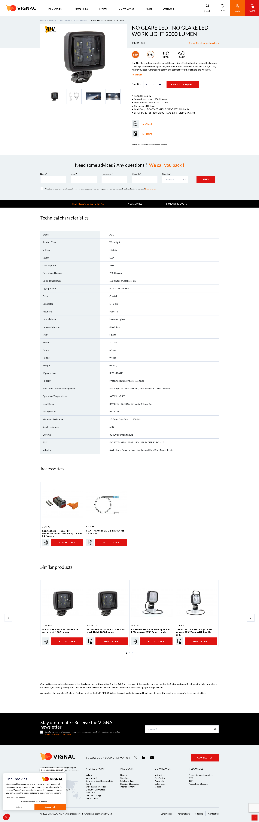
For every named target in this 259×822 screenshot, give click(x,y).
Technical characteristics (88, 204)
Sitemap (199, 813)
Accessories (135, 204)
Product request (182, 84)
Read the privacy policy (15, 797)
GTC (191, 778)
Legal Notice (166, 813)
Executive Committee (95, 790)
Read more (137, 74)
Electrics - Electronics (129, 784)
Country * (166, 174)
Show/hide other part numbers (204, 43)
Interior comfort (127, 787)
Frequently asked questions (201, 775)
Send (205, 179)
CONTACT (168, 8)
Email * (74, 174)
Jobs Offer (90, 792)
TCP (191, 781)
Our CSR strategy (93, 795)
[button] (6, 817)
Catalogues (160, 784)
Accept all (50, 807)
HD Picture (146, 133)
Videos (158, 787)
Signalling (124, 778)
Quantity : (137, 84)
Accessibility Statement (199, 784)
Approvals (159, 781)
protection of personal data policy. (58, 734)
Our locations (92, 798)
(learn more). (150, 189)
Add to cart (67, 542)
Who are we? (91, 778)
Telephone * (107, 174)
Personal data (183, 813)
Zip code (136, 174)
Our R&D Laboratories (96, 787)
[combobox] (175, 179)
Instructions (160, 775)
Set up (19, 807)
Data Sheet (146, 124)
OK (214, 729)
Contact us (205, 757)
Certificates (160, 778)
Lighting (123, 775)
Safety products (127, 781)
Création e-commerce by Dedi (98, 813)
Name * (43, 174)
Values (89, 775)
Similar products (176, 204)
